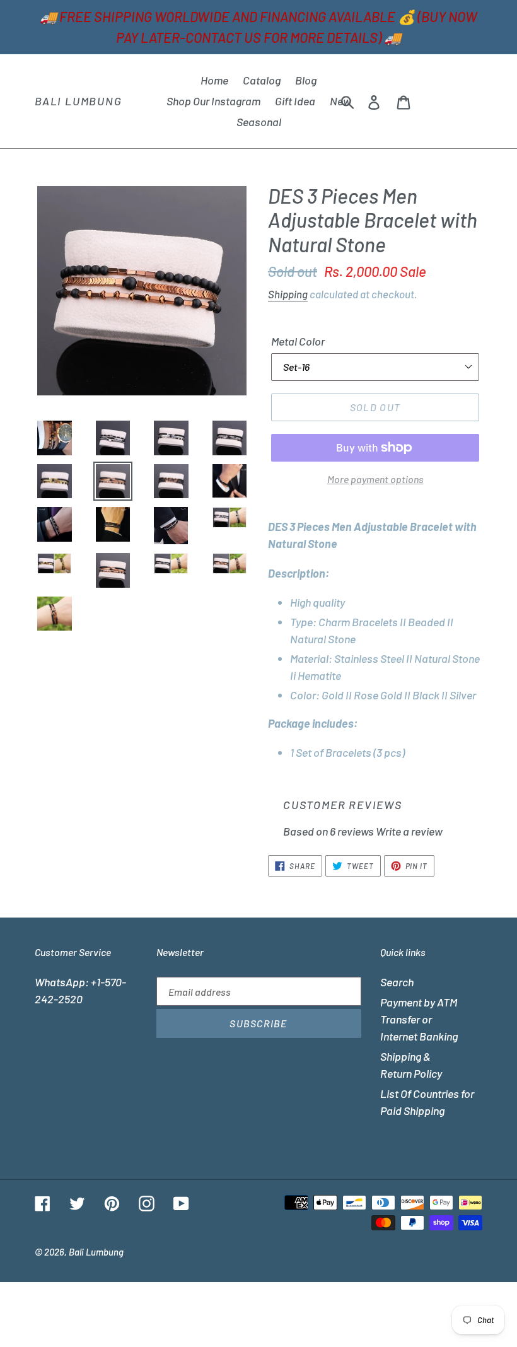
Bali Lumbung (78, 101)
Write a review (409, 831)
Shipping (288, 294)
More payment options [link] (375, 479)
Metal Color (298, 341)
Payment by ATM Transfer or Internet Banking (419, 1019)
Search (397, 982)
